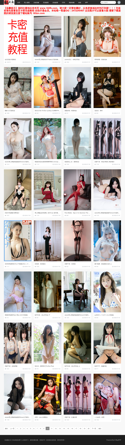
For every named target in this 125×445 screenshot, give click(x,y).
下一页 (94, 428)
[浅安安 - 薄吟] (107, 107)
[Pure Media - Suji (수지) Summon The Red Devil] (77, 210)
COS (63, 2)
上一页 (12, 428)
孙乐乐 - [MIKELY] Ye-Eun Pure (44, 366)
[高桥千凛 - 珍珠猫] (77, 261)
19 (84, 428)
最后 (100, 428)
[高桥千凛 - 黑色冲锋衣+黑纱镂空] (107, 158)
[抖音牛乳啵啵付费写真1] (17, 210)
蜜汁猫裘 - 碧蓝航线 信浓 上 (103, 264)
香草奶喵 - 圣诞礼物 (101, 59)
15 (68, 428)
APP (86, 2)
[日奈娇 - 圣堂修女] (47, 261)
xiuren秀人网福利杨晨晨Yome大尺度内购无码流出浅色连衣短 (23, 162)
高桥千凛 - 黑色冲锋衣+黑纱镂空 (104, 162)
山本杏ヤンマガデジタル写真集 (104, 315)
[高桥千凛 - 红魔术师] (77, 414)
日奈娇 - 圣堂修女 (40, 264)
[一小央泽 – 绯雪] (107, 414)
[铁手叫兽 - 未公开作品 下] (47, 312)
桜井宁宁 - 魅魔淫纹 (101, 366)
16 (72, 428)
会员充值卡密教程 (10, 59)
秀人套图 (27, 2)
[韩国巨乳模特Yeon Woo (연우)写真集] (17, 312)
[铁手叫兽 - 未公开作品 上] (77, 363)
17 (76, 428)
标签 (79, 2)
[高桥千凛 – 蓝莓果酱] (17, 363)
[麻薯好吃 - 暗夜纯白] (77, 107)
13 (60, 428)
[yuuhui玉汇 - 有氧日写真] (77, 56)
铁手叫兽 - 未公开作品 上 (72, 366)
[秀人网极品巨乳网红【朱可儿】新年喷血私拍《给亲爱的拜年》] (47, 210)
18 (80, 428)
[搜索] (114, 2)
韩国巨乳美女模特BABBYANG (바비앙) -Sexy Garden (51, 162)
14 (64, 428)
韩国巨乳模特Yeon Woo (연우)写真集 (16, 315)
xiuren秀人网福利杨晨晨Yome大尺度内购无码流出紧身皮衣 (23, 417)
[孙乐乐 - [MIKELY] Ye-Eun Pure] (47, 363)
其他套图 (55, 2)
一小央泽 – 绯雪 (99, 417)
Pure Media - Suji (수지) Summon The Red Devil (80, 213)
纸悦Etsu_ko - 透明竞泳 (72, 162)
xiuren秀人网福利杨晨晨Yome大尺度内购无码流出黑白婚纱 (83, 315)
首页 (18, 2)
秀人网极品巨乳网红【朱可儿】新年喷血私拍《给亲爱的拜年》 (54, 213)
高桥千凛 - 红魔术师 (71, 417)
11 (51, 428)
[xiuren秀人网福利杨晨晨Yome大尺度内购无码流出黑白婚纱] (77, 312)
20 (88, 428)
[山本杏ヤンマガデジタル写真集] (107, 312)
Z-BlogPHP (117, 440)
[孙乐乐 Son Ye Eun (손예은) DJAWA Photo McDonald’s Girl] (47, 107)
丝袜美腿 (36, 2)
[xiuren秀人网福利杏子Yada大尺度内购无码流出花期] (47, 56)
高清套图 (46, 2)
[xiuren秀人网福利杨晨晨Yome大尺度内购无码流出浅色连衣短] (17, 158)
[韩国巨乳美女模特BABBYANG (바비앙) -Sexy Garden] (47, 158)
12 (56, 428)
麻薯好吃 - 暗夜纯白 (71, 110)
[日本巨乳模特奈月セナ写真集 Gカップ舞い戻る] (17, 261)
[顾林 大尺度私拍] (17, 107)
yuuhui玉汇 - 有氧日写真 (72, 59)
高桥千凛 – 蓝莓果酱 (11, 366)
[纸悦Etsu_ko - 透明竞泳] (77, 158)
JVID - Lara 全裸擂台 (41, 417)
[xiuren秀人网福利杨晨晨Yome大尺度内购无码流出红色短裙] (107, 210)
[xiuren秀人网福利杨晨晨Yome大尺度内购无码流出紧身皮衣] (17, 414)
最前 (6, 428)
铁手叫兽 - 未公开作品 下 (42, 315)
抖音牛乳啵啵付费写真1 (12, 213)
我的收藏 (71, 2)
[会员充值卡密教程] (17, 56)
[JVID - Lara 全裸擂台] (47, 414)
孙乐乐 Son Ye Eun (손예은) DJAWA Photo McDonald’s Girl (53, 110)
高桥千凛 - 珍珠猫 (70, 264)
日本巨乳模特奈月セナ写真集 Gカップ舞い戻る (19, 264)
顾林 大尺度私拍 (10, 110)
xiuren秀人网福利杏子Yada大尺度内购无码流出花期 (50, 59)
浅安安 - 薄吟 (99, 110)
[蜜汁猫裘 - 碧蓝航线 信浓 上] (107, 261)
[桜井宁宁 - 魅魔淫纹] (107, 363)
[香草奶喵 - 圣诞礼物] (107, 56)
